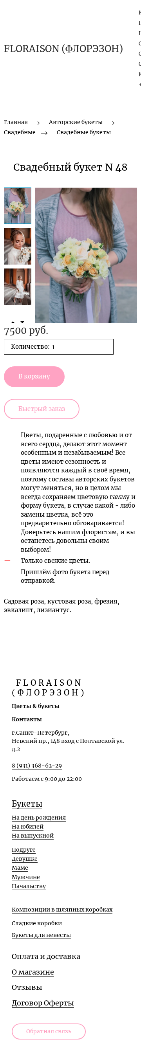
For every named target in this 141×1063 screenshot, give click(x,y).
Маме (20, 867)
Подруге (24, 849)
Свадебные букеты (84, 132)
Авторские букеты (76, 122)
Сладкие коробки (37, 923)
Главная (16, 122)
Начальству (29, 886)
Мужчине (26, 877)
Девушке (25, 858)
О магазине (33, 972)
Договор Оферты (43, 1002)
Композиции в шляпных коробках (62, 909)
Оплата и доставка (46, 956)
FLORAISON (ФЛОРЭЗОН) (63, 49)
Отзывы (27, 987)
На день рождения (39, 817)
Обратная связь (48, 1031)
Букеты (27, 804)
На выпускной (33, 835)
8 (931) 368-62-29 (37, 765)
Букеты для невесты (41, 935)
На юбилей (27, 826)
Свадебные (20, 132)
